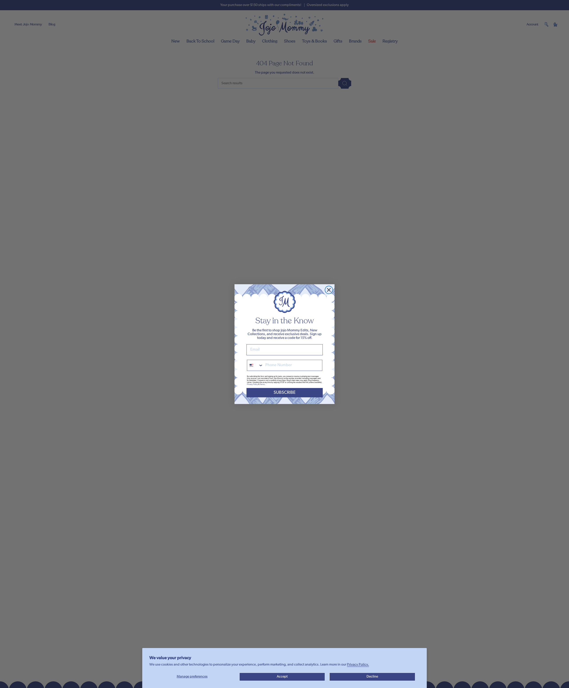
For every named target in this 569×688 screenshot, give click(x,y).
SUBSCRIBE (285, 392)
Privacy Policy (252, 384)
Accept (282, 676)
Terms (262, 384)
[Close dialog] (329, 290)
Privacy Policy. (358, 664)
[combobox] (255, 365)
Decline (372, 676)
